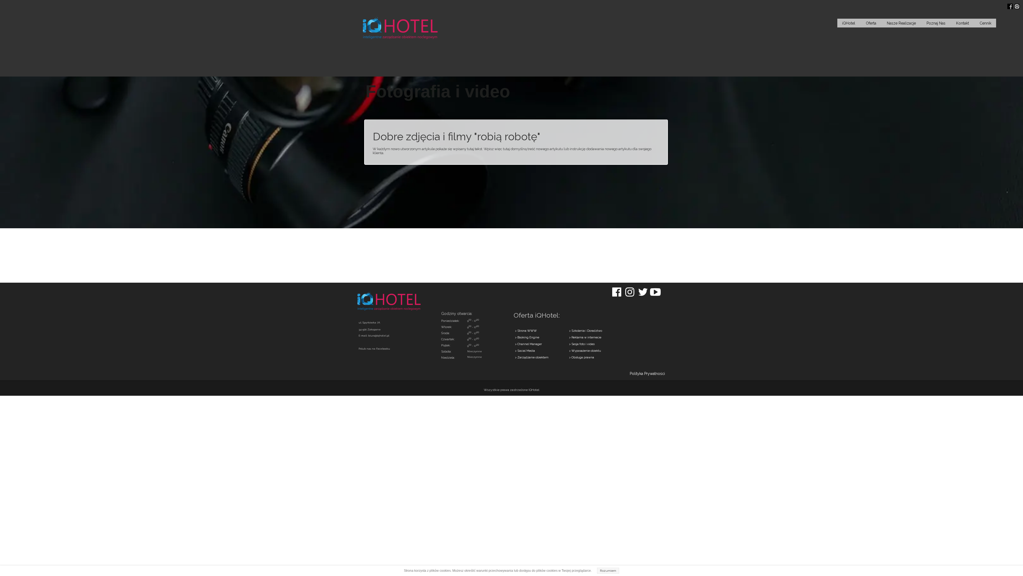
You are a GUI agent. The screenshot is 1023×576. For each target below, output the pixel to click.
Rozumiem (608, 571)
